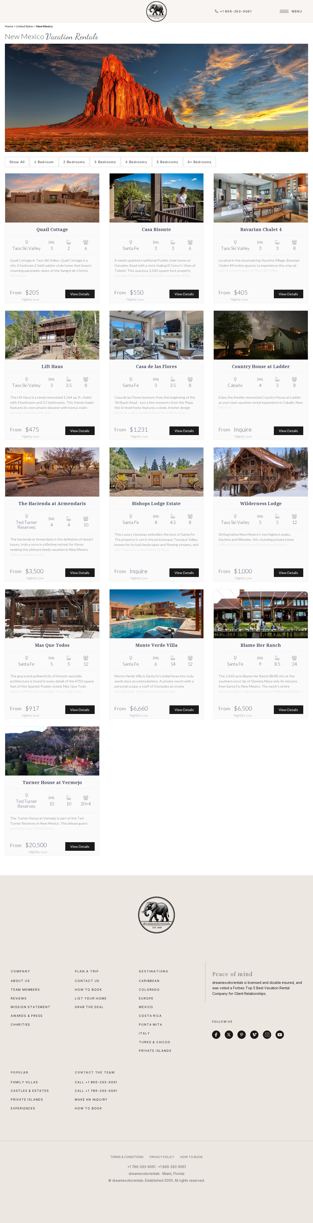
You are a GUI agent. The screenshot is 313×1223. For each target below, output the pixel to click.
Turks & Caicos (154, 1042)
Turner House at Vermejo (52, 782)
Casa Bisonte (156, 229)
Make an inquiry (91, 1099)
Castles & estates (30, 1091)
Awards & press (27, 1016)
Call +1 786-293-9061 (96, 1091)
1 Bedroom (44, 162)
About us (20, 981)
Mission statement (31, 1007)
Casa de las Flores (156, 366)
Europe (146, 998)
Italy (144, 1033)
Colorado (149, 989)
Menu (297, 11)
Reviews (19, 998)
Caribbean (149, 981)
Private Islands (155, 1051)
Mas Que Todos (52, 645)
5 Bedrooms (167, 162)
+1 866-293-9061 (236, 11)
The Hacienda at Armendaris (52, 503)
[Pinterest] (241, 1035)
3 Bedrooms (105, 162)
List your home (91, 998)
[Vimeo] (254, 1035)
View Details (79, 294)
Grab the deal (89, 1007)
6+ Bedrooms (200, 162)
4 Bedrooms (136, 162)
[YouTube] (280, 1035)
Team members (25, 989)
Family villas (24, 1082)
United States (25, 26)
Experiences (23, 1108)
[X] (229, 1035)
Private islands (27, 1099)
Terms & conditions (127, 1157)
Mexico (146, 1007)
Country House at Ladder (261, 366)
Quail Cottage (52, 229)
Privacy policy (162, 1157)
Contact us (87, 981)
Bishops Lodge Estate (156, 503)
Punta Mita (150, 1024)
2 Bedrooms (74, 162)
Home (9, 26)
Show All (17, 162)
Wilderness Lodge (261, 503)
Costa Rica (150, 1016)
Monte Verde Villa (156, 645)
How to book (88, 989)
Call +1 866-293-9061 (96, 1082)
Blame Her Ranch (261, 645)
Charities (20, 1024)
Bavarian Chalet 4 (260, 229)
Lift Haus (52, 366)
